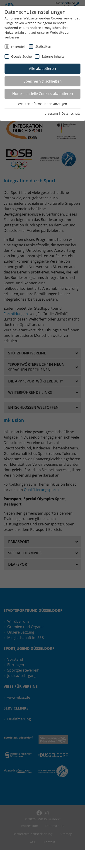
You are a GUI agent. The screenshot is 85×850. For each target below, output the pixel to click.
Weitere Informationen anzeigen (42, 104)
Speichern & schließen (43, 81)
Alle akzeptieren (42, 68)
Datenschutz (70, 113)
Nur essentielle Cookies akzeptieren (42, 93)
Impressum (49, 113)
